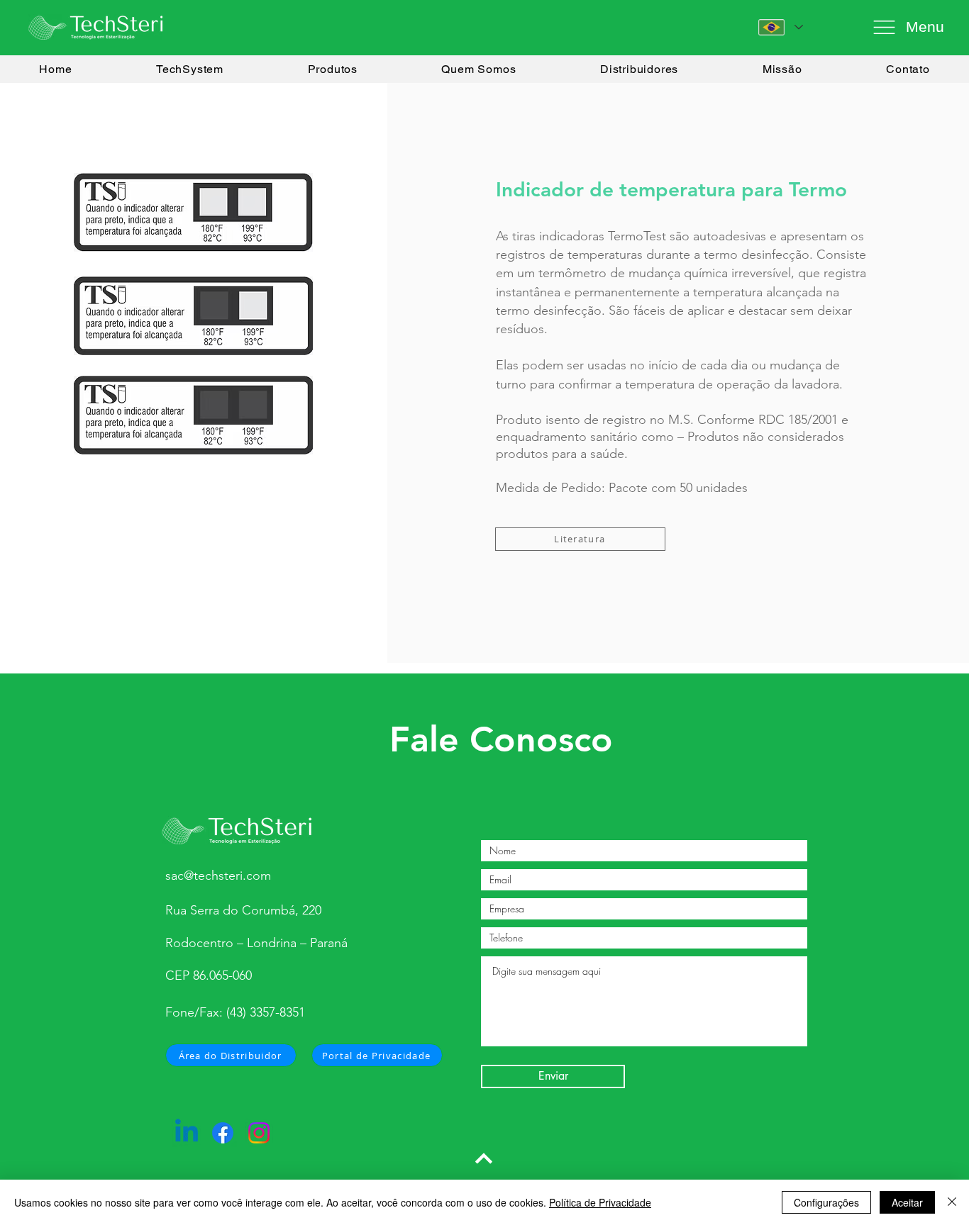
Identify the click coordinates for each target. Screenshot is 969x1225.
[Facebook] (223, 1133)
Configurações (826, 1202)
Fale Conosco (501, 739)
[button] (905, 27)
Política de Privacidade (600, 1202)
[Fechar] (951, 1202)
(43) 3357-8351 (265, 1012)
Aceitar (907, 1202)
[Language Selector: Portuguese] (780, 27)
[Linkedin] (186, 1133)
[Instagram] (259, 1133)
